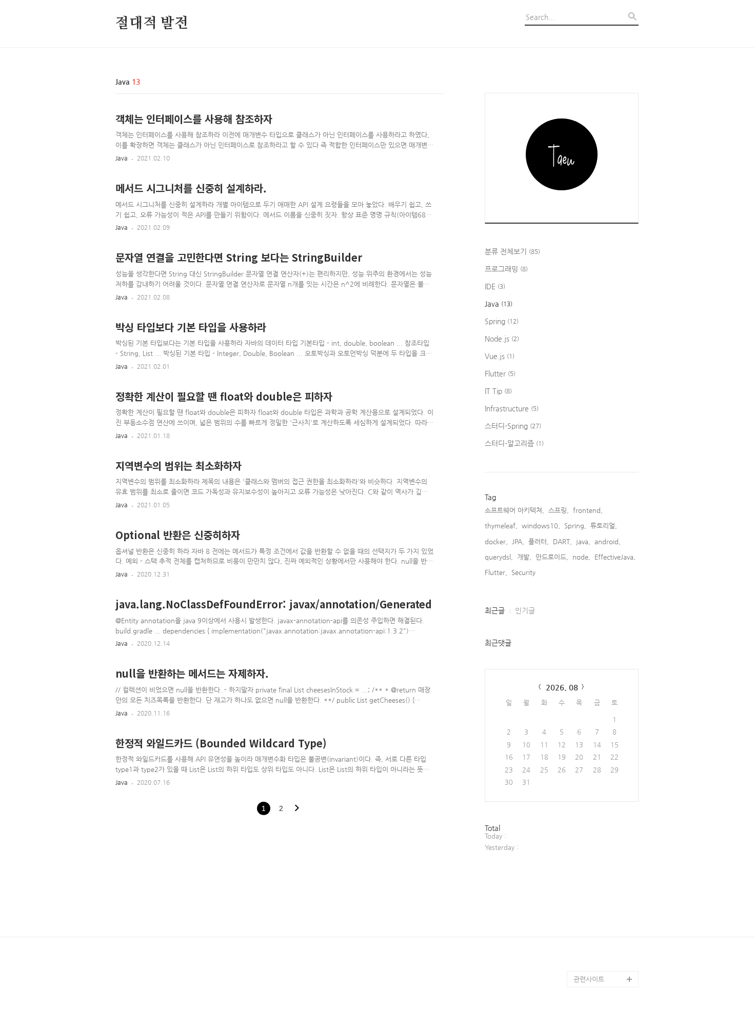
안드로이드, (551, 557)
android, (607, 541)
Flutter (500, 373)
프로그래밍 (506, 269)
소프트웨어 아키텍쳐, (514, 510)
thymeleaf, (501, 525)
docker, (496, 541)
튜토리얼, (603, 525)
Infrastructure (512, 408)
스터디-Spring (513, 426)
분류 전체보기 (512, 251)
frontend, (588, 510)
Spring (502, 321)
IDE (495, 286)
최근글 (495, 610)
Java (121, 158)
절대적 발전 (151, 23)
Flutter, (496, 572)
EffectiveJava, (615, 557)
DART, (562, 541)
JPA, (518, 541)
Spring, (575, 525)
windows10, (541, 525)
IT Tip (498, 391)
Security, (524, 572)
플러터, (538, 541)
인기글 (525, 610)
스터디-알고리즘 (514, 443)
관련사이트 (588, 979)
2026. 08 (562, 687)
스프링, (558, 510)
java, (583, 541)
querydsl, (499, 557)
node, (581, 557)
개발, (524, 557)
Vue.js (499, 356)
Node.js (502, 338)
